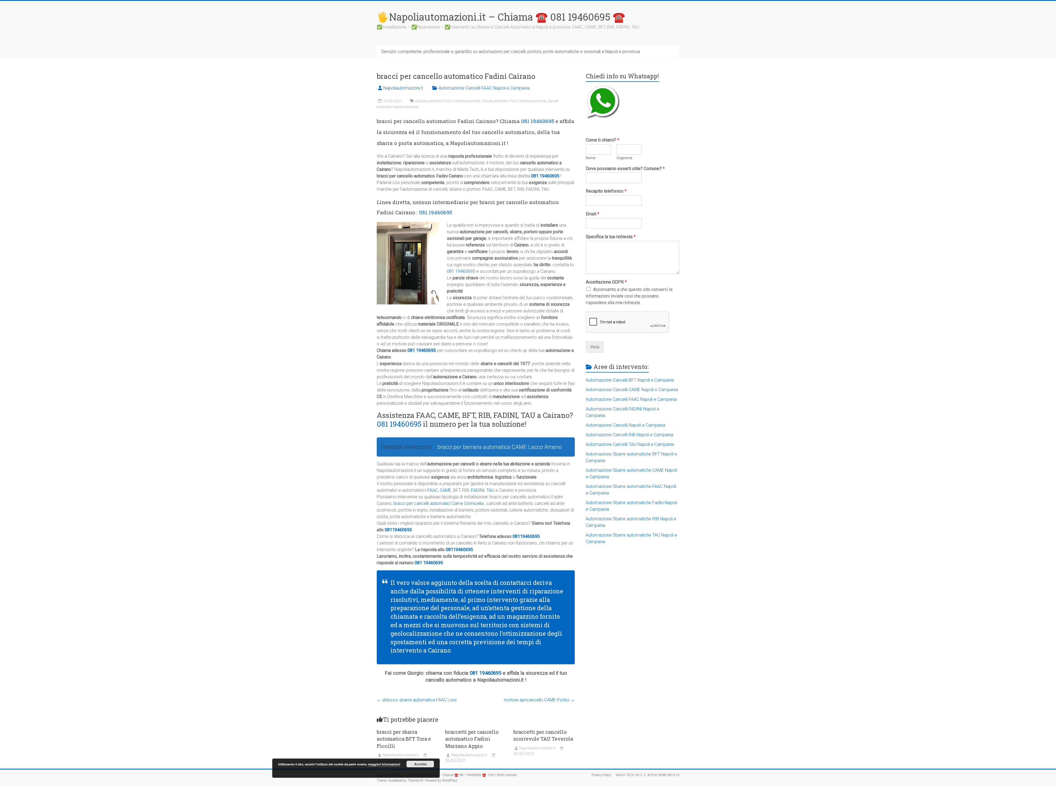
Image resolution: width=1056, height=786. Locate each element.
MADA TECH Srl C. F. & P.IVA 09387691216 (647, 775)
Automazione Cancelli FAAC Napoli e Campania (484, 88)
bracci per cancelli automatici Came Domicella (438, 503)
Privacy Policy (601, 775)
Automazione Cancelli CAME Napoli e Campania (632, 389)
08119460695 (398, 529)
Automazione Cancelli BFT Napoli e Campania (630, 380)
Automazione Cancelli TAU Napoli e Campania (630, 444)
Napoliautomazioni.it (403, 88)
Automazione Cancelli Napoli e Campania (625, 425)
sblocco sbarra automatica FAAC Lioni (417, 699)
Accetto (420, 764)
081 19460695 (537, 121)
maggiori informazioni (384, 764)
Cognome (624, 158)
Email (592, 213)
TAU (490, 490)
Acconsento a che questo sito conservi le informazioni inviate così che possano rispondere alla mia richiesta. (629, 296)
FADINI (478, 490)
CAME (445, 490)
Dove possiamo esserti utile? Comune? (625, 168)
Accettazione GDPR (606, 282)
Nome (590, 158)
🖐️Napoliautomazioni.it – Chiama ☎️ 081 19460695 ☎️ (501, 16)
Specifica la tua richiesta (611, 236)
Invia (594, 346)
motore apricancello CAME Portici (539, 699)
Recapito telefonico (606, 191)
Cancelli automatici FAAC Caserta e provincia (514, 101)
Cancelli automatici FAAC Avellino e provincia (447, 101)
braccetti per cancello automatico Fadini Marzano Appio (471, 739)
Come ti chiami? (602, 140)
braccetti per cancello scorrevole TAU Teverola (543, 735)
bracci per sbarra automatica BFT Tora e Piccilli (404, 739)
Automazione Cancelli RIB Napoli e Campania (629, 434)
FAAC (432, 490)
